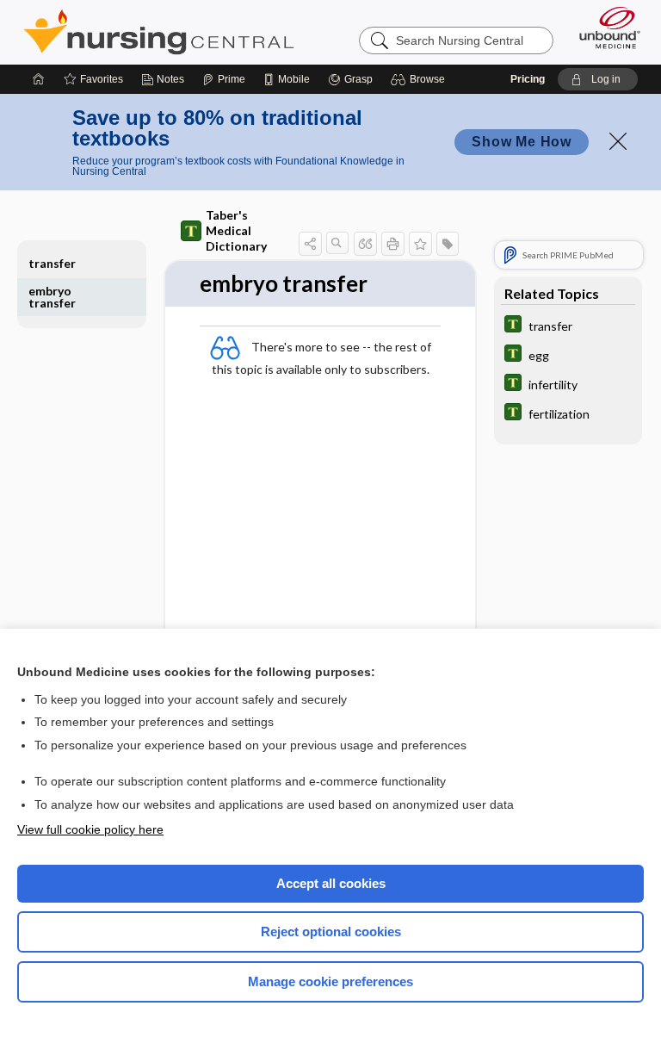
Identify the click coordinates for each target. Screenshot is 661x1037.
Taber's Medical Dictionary (236, 230)
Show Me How (521, 141)
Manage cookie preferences (330, 981)
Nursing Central (158, 32)
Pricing (527, 79)
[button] (420, 79)
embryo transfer (52, 296)
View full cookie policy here (90, 829)
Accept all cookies (331, 883)
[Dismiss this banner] (618, 141)
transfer (52, 263)
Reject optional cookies (331, 931)
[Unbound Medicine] (604, 27)
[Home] (39, 79)
